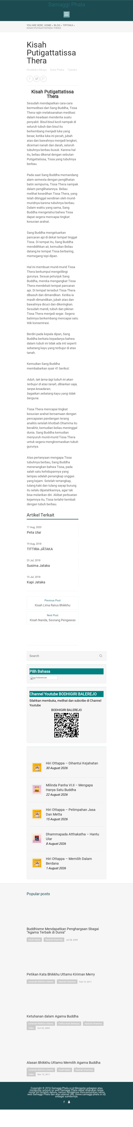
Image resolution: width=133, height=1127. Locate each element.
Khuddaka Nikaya (37, 69)
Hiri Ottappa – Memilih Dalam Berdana (69, 861)
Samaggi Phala (66, 4)
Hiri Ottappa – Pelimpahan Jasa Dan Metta (70, 812)
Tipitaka (72, 69)
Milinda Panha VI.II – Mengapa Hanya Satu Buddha (69, 787)
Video (31, 1028)
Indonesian (41, 677)
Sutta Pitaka (57, 69)
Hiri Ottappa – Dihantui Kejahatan (72, 763)
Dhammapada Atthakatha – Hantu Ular (72, 836)
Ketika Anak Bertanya (69, 1023)
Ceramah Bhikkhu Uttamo (40, 981)
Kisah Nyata (34, 939)
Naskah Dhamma (54, 939)
